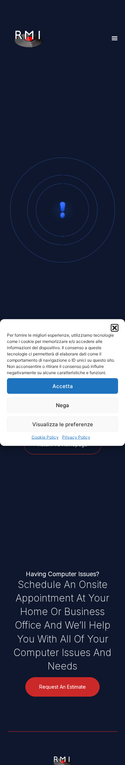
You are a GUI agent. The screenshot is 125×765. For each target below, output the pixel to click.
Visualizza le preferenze (62, 424)
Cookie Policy (45, 437)
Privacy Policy (76, 437)
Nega (62, 405)
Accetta (62, 385)
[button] (114, 328)
